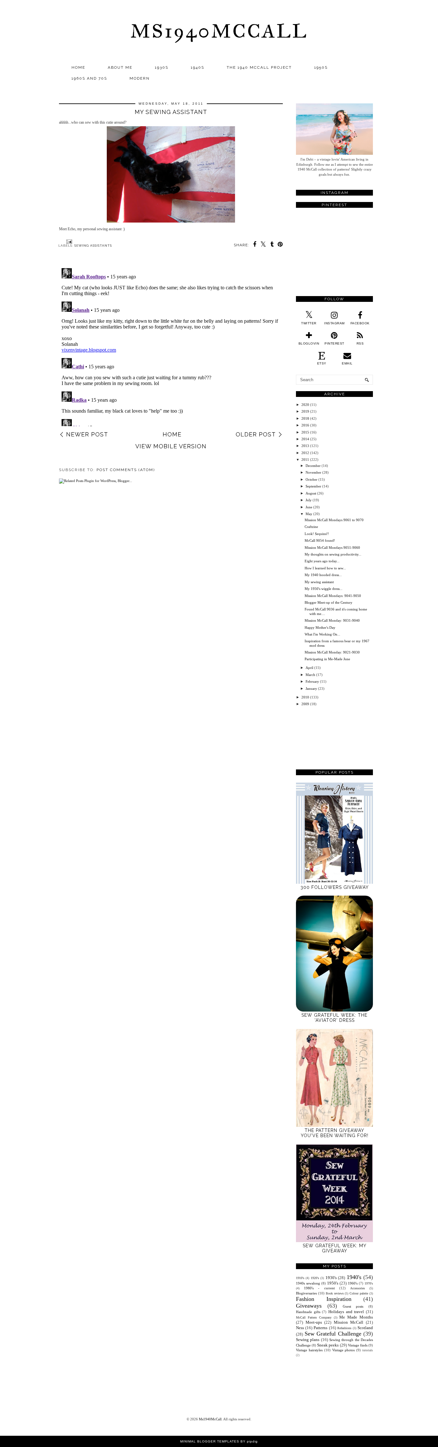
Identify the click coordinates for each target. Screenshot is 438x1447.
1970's (369, 1283)
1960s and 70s (89, 78)
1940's (354, 1277)
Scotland (365, 1327)
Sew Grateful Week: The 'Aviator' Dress (334, 1018)
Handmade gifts (308, 1312)
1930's (331, 1277)
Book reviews (335, 1293)
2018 (305, 418)
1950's (332, 1283)
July (309, 500)
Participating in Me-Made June (327, 659)
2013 (305, 446)
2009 (305, 704)
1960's (353, 1283)
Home (78, 67)
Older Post (256, 434)
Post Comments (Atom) (126, 470)
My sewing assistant (319, 582)
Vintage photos (343, 1350)
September (313, 486)
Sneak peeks (328, 1345)
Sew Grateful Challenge (333, 1333)
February (312, 681)
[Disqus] (171, 346)
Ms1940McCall (219, 31)
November (313, 472)
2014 (305, 439)
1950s (321, 67)
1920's (315, 1278)
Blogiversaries (306, 1293)
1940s (197, 67)
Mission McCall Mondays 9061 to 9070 (334, 520)
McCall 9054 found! (320, 540)
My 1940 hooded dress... (323, 575)
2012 (305, 453)
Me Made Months (356, 1317)
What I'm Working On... (322, 634)
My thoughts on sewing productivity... (333, 554)
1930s (161, 67)
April (309, 668)
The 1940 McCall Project (259, 67)
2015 (305, 432)
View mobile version (170, 446)
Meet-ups (314, 1322)
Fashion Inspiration (323, 1299)
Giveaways (309, 1305)
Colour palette (359, 1293)
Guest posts (353, 1306)
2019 (305, 411)
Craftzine (311, 527)
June (309, 507)
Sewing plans (307, 1339)
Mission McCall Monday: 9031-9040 (332, 620)
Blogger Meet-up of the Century (328, 602)
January (311, 688)
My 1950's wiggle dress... (323, 589)
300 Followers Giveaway (334, 887)
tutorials (367, 1350)
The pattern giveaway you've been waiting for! (334, 1133)
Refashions (344, 1328)
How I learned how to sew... (325, 568)
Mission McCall (349, 1322)
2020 (305, 405)
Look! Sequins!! (317, 534)
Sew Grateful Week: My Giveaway (334, 1248)
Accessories (357, 1288)
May (309, 514)
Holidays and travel (346, 1311)
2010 (305, 697)
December (313, 466)
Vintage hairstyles (309, 1350)
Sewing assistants (93, 245)
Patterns (320, 1327)
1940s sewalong (308, 1283)
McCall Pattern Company (314, 1317)
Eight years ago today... (322, 561)
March (310, 675)
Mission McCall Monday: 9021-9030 (332, 652)
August (311, 493)
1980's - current (319, 1288)
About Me (120, 67)
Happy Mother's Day (320, 627)
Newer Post (87, 434)
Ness (300, 1327)
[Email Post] (68, 241)
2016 (305, 425)
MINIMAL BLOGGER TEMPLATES (209, 1441)
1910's (300, 1278)
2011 (305, 459)
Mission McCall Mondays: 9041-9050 (333, 596)
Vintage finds (357, 1345)
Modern (140, 78)
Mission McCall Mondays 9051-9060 (332, 547)
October (311, 479)
